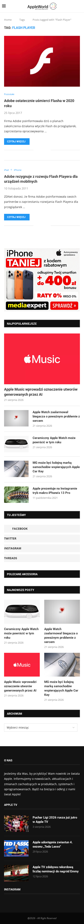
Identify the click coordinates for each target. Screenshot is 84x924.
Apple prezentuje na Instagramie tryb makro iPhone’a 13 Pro (55, 491)
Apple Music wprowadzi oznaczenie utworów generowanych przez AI (40, 392)
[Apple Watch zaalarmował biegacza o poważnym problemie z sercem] (16, 418)
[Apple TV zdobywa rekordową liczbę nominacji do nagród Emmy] (16, 873)
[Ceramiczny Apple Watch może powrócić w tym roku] (16, 444)
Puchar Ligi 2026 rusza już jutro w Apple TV (55, 820)
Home (8, 20)
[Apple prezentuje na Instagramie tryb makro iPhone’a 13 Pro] (16, 494)
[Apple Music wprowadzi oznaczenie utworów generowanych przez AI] (42, 358)
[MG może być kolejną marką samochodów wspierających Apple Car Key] (16, 469)
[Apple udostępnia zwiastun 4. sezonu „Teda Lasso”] (16, 848)
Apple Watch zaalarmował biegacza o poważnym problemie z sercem (56, 416)
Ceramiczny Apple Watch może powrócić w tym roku (54, 440)
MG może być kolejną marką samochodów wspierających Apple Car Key (56, 467)
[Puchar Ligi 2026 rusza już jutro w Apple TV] (16, 823)
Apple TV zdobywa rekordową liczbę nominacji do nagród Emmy (56, 869)
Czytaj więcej (16, 141)
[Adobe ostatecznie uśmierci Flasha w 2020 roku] (42, 61)
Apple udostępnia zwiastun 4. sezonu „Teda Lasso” (53, 844)
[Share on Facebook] (39, 150)
